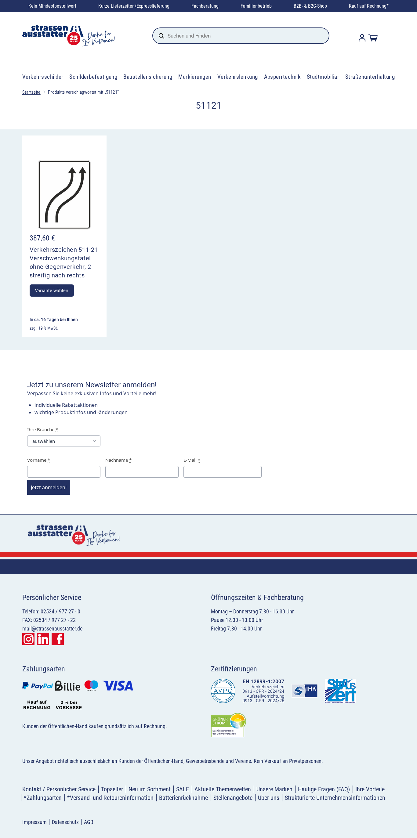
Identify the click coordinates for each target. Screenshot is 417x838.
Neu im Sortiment (150, 789)
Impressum (34, 822)
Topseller (112, 789)
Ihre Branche (42, 429)
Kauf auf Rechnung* (369, 6)
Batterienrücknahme (183, 797)
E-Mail (191, 460)
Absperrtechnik (282, 76)
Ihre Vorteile (370, 789)
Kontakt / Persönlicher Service (59, 789)
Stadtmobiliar (323, 76)
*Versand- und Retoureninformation (110, 797)
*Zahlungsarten (43, 797)
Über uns (268, 797)
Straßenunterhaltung (370, 76)
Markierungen (194, 76)
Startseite (31, 92)
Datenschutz (65, 822)
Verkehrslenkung (237, 76)
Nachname (118, 460)
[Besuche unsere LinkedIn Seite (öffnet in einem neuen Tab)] (43, 639)
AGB (88, 822)
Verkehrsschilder (42, 76)
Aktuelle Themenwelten (222, 789)
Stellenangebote (232, 797)
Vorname (38, 460)
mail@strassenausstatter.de (52, 628)
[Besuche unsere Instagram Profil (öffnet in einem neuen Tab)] (28, 639)
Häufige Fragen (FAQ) (324, 789)
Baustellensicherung (147, 76)
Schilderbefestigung (93, 76)
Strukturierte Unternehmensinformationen (335, 797)
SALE (182, 789)
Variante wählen (51, 290)
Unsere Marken (274, 789)
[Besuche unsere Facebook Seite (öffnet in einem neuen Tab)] (58, 639)
